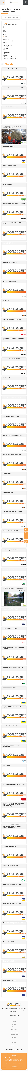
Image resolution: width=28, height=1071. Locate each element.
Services (14, 1024)
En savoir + (8, 1063)
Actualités (14, 1042)
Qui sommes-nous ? (14, 1034)
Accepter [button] (15, 1063)
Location (14, 1021)
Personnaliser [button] (14, 1066)
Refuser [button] (20, 1063)
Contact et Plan (14, 1045)
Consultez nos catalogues (10, 18)
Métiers (14, 1019)
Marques (14, 1039)
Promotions (14, 1029)
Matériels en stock (14, 1032)
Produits (14, 1026)
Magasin (14, 1037)
